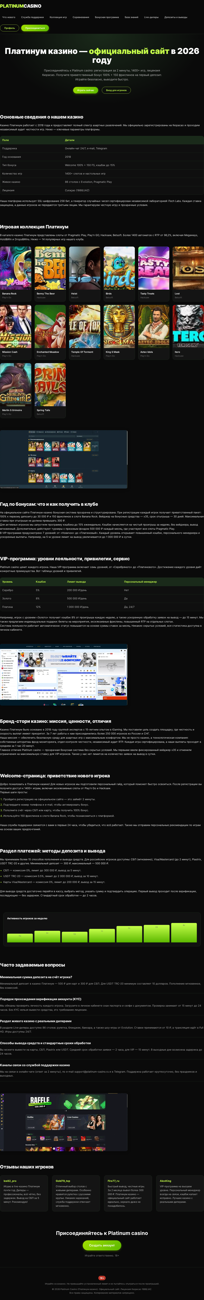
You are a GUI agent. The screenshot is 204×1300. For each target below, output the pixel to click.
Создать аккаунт (102, 1245)
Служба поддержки (32, 17)
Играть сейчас (85, 90)
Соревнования (81, 17)
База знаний (131, 17)
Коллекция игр (58, 17)
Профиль (9, 28)
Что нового (8, 17)
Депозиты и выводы (175, 17)
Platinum (20, 6)
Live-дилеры (151, 17)
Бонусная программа (107, 17)
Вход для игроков (116, 90)
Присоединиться (35, 28)
